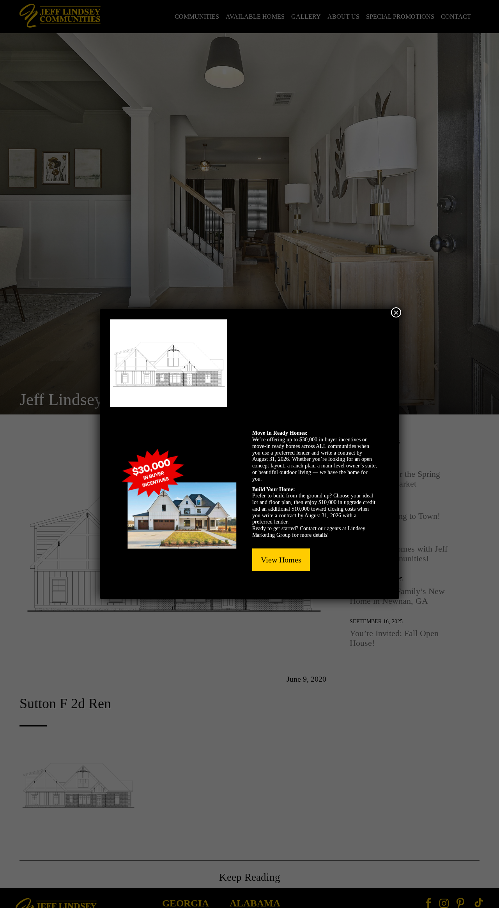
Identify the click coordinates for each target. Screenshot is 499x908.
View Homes (281, 559)
